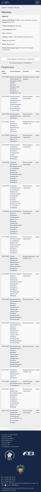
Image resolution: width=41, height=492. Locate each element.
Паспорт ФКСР (6, 442)
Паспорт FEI (5, 444)
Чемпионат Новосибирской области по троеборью (15, 138)
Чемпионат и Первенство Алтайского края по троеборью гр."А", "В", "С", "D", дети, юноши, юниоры (16, 416)
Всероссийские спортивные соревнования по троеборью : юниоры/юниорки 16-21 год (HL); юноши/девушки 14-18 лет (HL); (15, 103)
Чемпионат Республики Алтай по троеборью (16, 383)
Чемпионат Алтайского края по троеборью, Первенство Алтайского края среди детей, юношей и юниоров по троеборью (15, 245)
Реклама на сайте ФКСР (9, 435)
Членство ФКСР (6, 436)
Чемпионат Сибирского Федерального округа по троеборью (14, 374)
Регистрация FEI (6, 440)
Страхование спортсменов (10, 446)
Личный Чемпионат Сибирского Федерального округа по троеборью (14, 126)
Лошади (10, 7)
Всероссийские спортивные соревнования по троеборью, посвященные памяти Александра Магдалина (15, 152)
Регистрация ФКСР (7, 438)
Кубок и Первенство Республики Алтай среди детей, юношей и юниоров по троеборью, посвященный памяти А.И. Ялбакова (16, 398)
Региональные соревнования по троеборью (15, 116)
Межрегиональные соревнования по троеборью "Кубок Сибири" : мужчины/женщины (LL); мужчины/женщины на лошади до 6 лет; (16, 85)
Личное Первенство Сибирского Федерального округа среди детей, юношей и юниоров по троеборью (15, 263)
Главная (4, 7)
